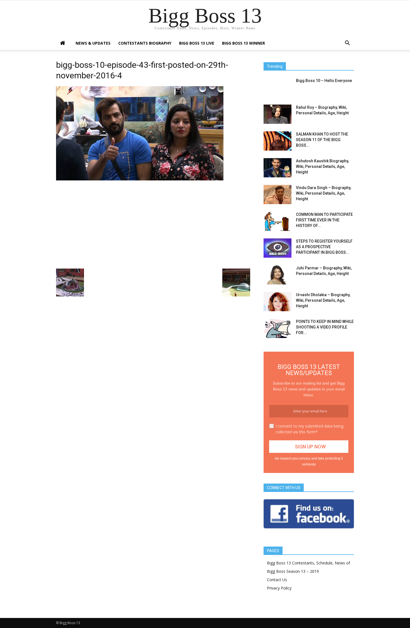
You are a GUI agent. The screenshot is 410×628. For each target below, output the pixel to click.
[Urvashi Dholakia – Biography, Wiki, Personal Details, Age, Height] (277, 301)
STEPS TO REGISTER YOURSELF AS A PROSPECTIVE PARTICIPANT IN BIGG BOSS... (324, 247)
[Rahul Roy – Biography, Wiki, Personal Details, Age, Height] (277, 114)
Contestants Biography (144, 43)
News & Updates (93, 43)
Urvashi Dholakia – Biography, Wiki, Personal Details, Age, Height (323, 300)
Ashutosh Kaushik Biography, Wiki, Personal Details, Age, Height (322, 166)
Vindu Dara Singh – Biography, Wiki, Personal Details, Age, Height (323, 193)
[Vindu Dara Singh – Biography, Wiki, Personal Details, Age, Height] (277, 194)
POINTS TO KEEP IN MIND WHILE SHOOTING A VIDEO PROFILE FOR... (325, 327)
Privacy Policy (279, 588)
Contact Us (277, 579)
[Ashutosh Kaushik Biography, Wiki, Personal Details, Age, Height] (277, 167)
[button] (347, 43)
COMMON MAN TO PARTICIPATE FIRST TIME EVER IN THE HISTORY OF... (324, 220)
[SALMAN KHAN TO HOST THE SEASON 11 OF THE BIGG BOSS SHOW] (277, 141)
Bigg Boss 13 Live (196, 43)
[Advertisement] (153, 224)
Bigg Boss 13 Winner (243, 43)
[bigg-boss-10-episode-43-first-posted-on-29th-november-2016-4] (139, 179)
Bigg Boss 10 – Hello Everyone (324, 80)
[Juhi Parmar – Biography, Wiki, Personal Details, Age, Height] (277, 274)
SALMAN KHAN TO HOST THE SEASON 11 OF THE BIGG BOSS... (322, 140)
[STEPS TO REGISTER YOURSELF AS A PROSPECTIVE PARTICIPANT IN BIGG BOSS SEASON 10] (277, 248)
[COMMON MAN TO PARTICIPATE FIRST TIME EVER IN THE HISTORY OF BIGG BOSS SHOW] (277, 221)
